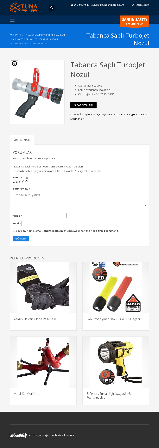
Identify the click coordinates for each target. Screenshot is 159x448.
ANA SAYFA (15, 34)
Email (17, 223)
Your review (21, 188)
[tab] (22, 140)
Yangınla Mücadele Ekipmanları (46, 34)
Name (17, 215)
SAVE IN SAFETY (134, 21)
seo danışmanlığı (38, 435)
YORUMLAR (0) (22, 140)
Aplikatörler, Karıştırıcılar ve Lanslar (35, 39)
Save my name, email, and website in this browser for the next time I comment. (67, 231)
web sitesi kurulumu (63, 435)
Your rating (20, 177)
